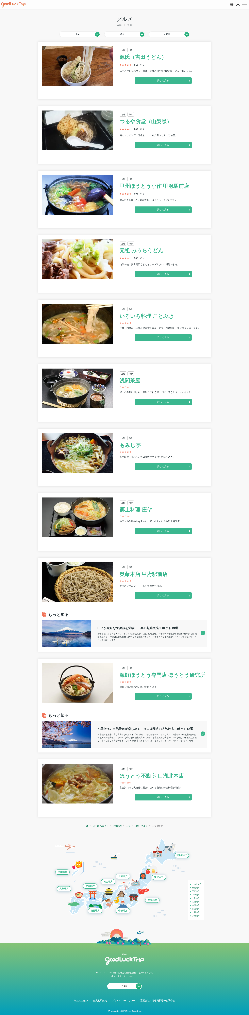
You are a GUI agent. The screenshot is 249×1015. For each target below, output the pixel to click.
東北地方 (158, 877)
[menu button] (244, 4)
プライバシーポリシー (123, 1000)
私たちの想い (81, 1000)
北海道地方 (181, 855)
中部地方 (117, 826)
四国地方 (95, 910)
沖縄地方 (62, 872)
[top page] (87, 826)
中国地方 (90, 886)
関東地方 (152, 900)
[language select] (231, 4)
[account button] (238, 4)
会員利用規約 (100, 1000)
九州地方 (64, 888)
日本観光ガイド (101, 826)
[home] (13, 4)
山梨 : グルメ (141, 826)
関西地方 (108, 881)
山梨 (128, 826)
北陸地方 (123, 876)
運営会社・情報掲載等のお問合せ (157, 1000)
